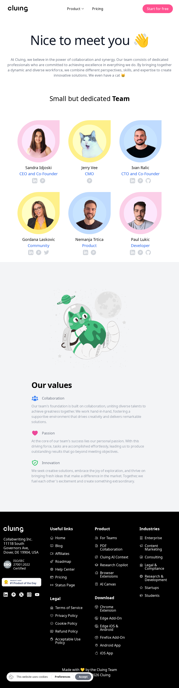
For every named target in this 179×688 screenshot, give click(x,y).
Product (73, 8)
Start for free (158, 8)
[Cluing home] (18, 8)
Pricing (97, 8)
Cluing (105, 675)
